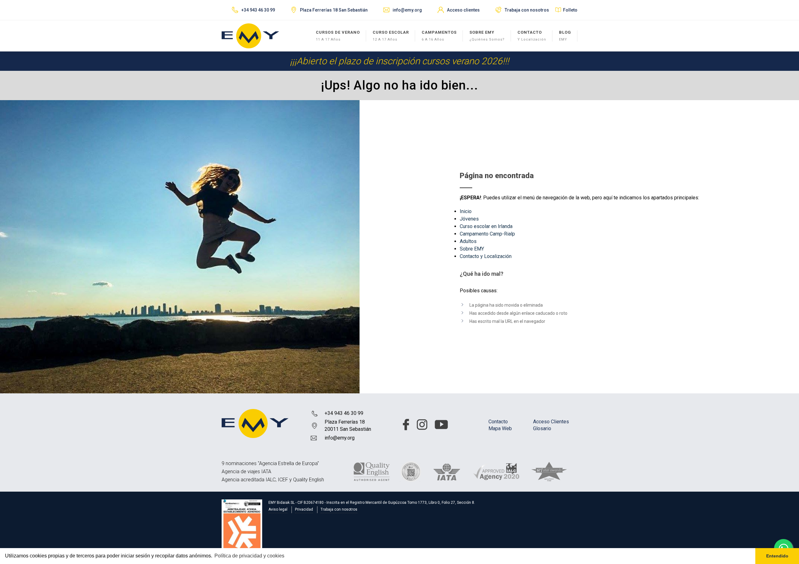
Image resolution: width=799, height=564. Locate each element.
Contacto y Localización (486, 256)
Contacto (498, 422)
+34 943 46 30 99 (344, 413)
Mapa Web (500, 428)
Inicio (466, 211)
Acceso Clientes (551, 422)
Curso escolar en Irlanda (486, 226)
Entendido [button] (777, 555)
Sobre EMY (472, 249)
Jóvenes (469, 219)
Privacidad (304, 509)
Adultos (468, 241)
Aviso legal (277, 509)
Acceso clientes (463, 9)
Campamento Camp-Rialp (487, 234)
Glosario (542, 428)
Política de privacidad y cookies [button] (249, 555)
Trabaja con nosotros (527, 9)
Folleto (570, 9)
